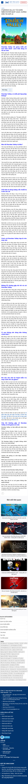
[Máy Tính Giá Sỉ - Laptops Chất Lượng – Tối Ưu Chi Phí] (12, 2)
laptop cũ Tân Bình (13, 651)
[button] (2, 2)
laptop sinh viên (15, 653)
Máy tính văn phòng (5, 662)
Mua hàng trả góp (6, 733)
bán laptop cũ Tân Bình (13, 643)
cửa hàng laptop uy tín (6, 647)
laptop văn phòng (13, 656)
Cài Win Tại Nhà (23, 643)
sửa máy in (11, 666)
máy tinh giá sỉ (4, 660)
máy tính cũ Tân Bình (19, 660)
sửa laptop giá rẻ (20, 662)
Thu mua (3, 632)
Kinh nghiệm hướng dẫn (8, 629)
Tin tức (2, 635)
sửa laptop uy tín (4, 666)
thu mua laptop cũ (23, 671)
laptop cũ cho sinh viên (6, 649)
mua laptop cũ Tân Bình (18, 658)
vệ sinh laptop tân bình (21, 679)
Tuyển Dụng (4, 638)
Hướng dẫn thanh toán (8, 730)
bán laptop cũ (4, 643)
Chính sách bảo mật (7, 726)
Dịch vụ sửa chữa (6, 621)
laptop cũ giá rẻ (4, 651)
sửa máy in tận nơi (5, 669)
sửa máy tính (13, 669)
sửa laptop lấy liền (5, 664)
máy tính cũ (11, 660)
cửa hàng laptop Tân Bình (16, 645)
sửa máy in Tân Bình (19, 666)
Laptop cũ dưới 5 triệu (17, 649)
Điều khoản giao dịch (7, 716)
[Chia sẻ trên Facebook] (2, 493)
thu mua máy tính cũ (17, 677)
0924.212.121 (14, 419)
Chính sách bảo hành (7, 721)
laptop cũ (24, 647)
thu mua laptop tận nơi (18, 675)
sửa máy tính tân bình (22, 669)
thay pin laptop (14, 671)
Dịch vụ (2, 618)
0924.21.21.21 (6, 746)
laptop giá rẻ (21, 651)
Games (2, 8)
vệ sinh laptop (11, 679)
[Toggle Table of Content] (9, 90)
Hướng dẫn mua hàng (7, 728)
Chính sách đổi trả (6, 723)
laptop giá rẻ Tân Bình (5, 653)
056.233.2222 (6, 753)
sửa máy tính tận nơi (5, 671)
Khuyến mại (4, 627)
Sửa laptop (13, 662)
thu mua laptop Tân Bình (6, 675)
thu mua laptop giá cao (19, 673)
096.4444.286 (6, 749)
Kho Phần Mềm (5, 624)
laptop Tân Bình (4, 656)
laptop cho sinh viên (16, 647)
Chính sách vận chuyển (8, 718)
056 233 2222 (18, 773)
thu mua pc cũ (4, 679)
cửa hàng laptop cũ (5, 645)
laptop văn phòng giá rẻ (6, 658)
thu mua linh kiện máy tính (6, 677)
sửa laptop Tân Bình (14, 664)
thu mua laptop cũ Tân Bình (7, 673)
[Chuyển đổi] (27, 621)
